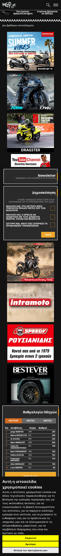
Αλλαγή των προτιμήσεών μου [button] (30, 550)
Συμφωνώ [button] (30, 538)
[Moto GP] (23, 5)
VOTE (48, 234)
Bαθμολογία (30, 476)
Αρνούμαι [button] (30, 544)
